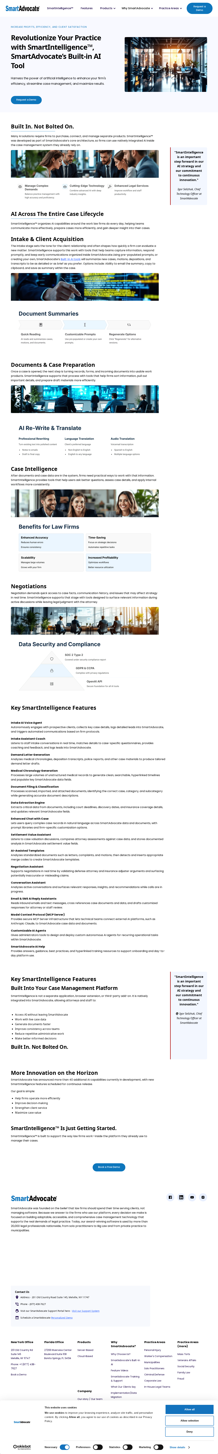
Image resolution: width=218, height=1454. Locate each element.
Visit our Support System (86, 1310)
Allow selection (190, 1420)
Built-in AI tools (71, 259)
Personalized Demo (62, 1317)
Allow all (189, 1409)
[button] (107, 8)
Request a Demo (199, 8)
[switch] (98, 1447)
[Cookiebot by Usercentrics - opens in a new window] (22, 1447)
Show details (177, 1447)
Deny (189, 1431)
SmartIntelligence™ (60, 8)
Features (87, 8)
